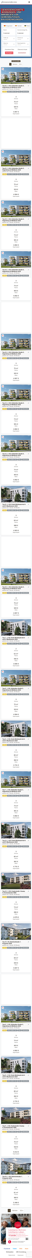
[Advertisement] (16, 133)
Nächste (15, 64)
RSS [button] (20, 1248)
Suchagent (9, 53)
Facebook (7, 1248)
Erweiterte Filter (9, 49)
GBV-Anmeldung (21, 1252)
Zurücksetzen (22, 53)
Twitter (15, 1248)
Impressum (20, 1255)
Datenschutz (12, 1255)
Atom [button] (26, 1248)
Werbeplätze (9, 1252)
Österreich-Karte (22, 49)
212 (20, 64)
